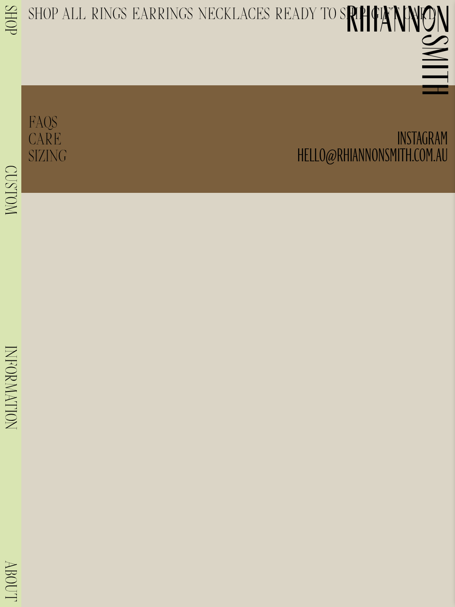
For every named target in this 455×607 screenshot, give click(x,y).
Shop (10, 20)
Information (10, 387)
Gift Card (403, 13)
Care (44, 139)
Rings (109, 13)
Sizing (47, 156)
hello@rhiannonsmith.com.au (372, 156)
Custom (10, 190)
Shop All (57, 13)
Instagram (422, 139)
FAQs (42, 122)
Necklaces (234, 13)
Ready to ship (320, 13)
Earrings (162, 13)
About (10, 581)
